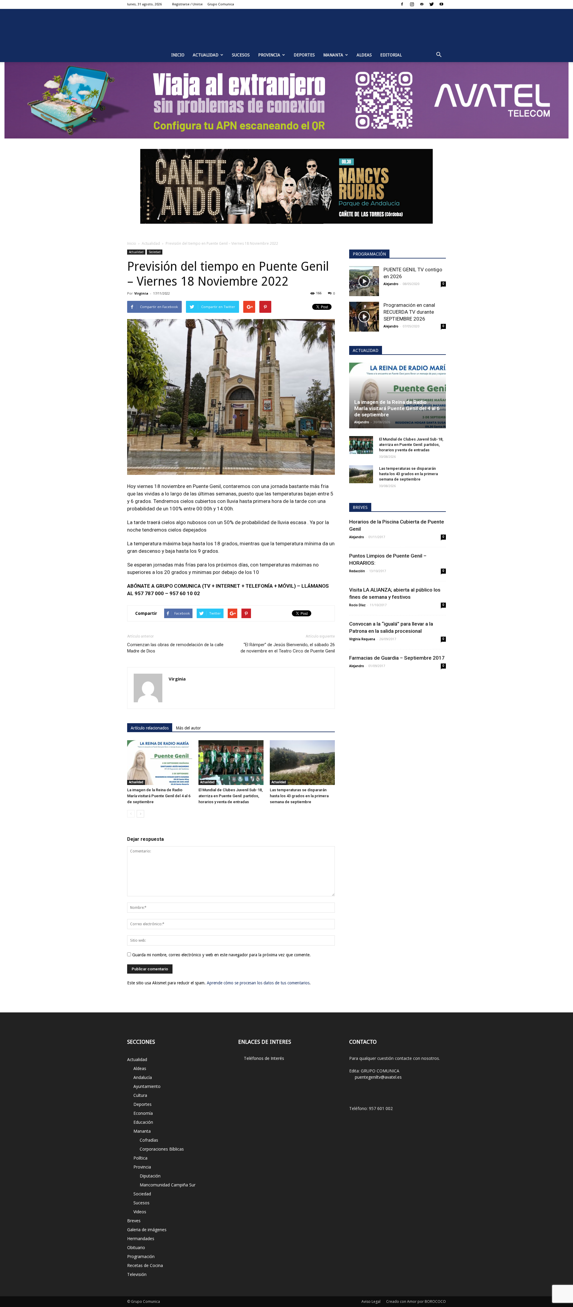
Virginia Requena (362, 639)
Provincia (269, 55)
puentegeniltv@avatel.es (378, 1077)
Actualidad (205, 55)
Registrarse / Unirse (187, 4)
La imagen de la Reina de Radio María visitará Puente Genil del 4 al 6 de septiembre (158, 796)
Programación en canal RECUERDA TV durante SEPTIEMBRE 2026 (409, 312)
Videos (139, 1211)
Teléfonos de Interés (264, 1058)
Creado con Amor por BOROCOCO (416, 1301)
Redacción (357, 571)
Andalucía (142, 1077)
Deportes (304, 55)
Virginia (141, 293)
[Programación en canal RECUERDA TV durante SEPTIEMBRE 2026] (364, 317)
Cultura (140, 1095)
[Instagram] (411, 4)
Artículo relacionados (150, 728)
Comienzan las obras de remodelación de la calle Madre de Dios (175, 648)
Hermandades (140, 1238)
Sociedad (155, 252)
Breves (134, 1220)
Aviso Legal (371, 1301)
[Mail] (421, 4)
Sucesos (241, 55)
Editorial (391, 55)
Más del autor (188, 728)
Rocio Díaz (357, 605)
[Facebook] (402, 4)
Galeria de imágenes (147, 1229)
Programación (141, 1256)
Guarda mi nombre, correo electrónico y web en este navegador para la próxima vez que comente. (221, 954)
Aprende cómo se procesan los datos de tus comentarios (258, 982)
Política (140, 1158)
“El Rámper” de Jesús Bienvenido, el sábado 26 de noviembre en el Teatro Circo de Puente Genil (288, 648)
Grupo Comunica (220, 4)
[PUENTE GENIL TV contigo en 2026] (364, 281)
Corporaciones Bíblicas (162, 1149)
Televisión (137, 1274)
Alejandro (390, 284)
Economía (143, 1113)
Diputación (150, 1176)
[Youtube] (441, 4)
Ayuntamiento (147, 1086)
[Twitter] (431, 4)
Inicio (177, 55)
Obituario (136, 1247)
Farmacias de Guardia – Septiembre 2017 (397, 658)
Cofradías (149, 1140)
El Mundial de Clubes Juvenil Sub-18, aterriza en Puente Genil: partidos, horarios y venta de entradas (230, 796)
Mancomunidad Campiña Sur (167, 1185)
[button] (439, 55)
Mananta (333, 55)
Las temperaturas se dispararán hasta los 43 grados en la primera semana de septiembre (299, 796)
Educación (143, 1122)
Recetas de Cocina (145, 1265)
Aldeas (364, 55)
